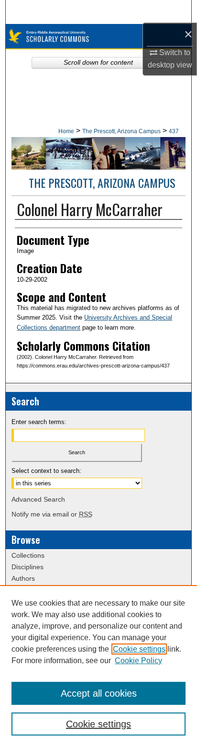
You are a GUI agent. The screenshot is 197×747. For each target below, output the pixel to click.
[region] (98, 666)
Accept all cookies (99, 693)
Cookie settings (139, 649)
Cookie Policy (138, 660)
